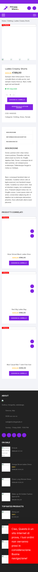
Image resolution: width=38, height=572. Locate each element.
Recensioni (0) (11, 141)
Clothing (10, 21)
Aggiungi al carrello (17, 100)
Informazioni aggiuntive (16, 137)
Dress (22, 117)
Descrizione (11, 132)
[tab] (19, 132)
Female (27, 117)
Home (4, 21)
